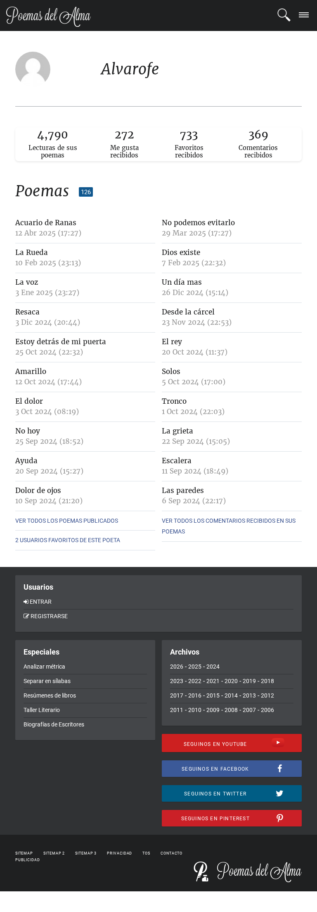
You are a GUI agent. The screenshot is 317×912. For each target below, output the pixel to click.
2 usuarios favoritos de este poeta (67, 540)
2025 (194, 666)
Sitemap (24, 853)
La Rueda (31, 252)
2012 (267, 695)
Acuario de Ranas (45, 222)
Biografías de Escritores (54, 724)
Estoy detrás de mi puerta (60, 341)
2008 (231, 710)
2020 (231, 681)
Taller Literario (42, 710)
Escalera (177, 460)
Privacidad (119, 853)
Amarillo (30, 371)
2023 (176, 681)
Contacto (171, 853)
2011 (176, 710)
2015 (213, 695)
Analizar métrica (44, 666)
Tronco (174, 401)
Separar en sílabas (47, 681)
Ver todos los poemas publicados (66, 520)
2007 (249, 710)
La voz (26, 282)
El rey (172, 341)
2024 (213, 666)
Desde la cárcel (188, 312)
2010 (194, 710)
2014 (231, 695)
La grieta (177, 431)
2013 (249, 695)
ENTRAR (41, 602)
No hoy (27, 431)
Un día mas (182, 282)
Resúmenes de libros (50, 695)
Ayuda (26, 460)
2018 (267, 681)
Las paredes (183, 490)
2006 (267, 710)
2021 (213, 681)
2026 (176, 666)
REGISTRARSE (49, 616)
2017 (176, 695)
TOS (146, 853)
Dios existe (181, 252)
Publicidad (27, 860)
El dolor (29, 401)
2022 (194, 681)
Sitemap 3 (86, 853)
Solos (171, 371)
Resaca (27, 312)
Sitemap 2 (54, 853)
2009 (213, 710)
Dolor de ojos (38, 490)
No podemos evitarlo (198, 222)
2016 (194, 695)
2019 (249, 681)
